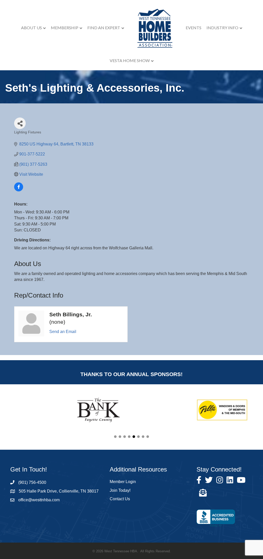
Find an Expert (103, 27)
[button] (115, 436)
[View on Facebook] (18, 190)
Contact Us (120, 499)
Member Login (123, 481)
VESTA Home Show (130, 60)
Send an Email (62, 331)
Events (193, 27)
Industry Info (222, 27)
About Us (31, 27)
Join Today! (120, 490)
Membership (64, 27)
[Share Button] (20, 123)
